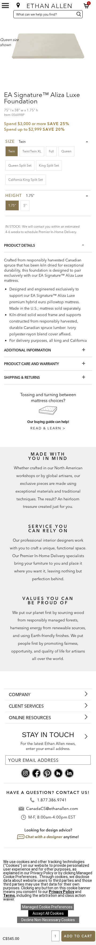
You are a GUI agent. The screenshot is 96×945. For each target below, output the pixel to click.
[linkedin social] (69, 772)
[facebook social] (36, 772)
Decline (48, 920)
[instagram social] (25, 772)
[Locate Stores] (18, 5)
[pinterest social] (47, 772)
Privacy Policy (61, 892)
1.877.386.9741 (52, 799)
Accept (48, 913)
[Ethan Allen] (49, 4)
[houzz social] (58, 772)
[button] (86, 6)
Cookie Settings (47, 907)
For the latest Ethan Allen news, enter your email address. (48, 746)
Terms (9, 895)
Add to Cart (78, 936)
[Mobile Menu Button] (5, 5)
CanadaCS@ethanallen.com (52, 808)
